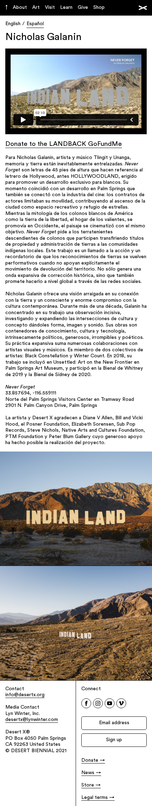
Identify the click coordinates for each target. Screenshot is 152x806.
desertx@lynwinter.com (31, 719)
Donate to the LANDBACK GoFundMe (63, 144)
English (13, 24)
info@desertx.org (25, 695)
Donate (89, 760)
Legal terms (94, 797)
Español (35, 24)
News (87, 773)
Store (87, 785)
